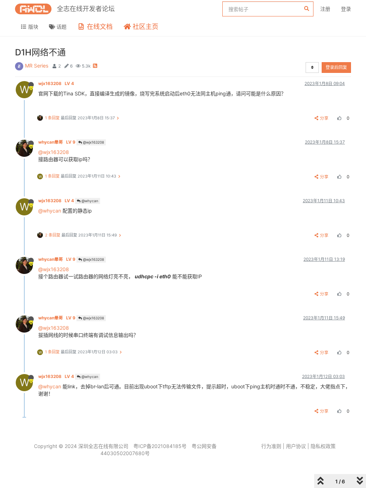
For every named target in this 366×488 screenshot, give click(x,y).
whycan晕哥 (56, 142)
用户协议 (296, 446)
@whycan (89, 201)
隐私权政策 (323, 446)
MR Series (36, 66)
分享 (324, 118)
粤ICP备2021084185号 (160, 446)
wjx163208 (56, 83)
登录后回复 (336, 67)
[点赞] (338, 118)
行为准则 (271, 446)
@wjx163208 (93, 142)
